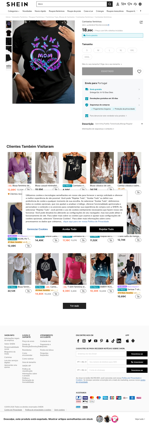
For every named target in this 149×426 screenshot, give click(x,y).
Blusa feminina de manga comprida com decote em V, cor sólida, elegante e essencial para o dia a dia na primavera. (19, 185)
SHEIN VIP (26, 366)
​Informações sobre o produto (29, 375)
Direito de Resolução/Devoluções (31, 345)
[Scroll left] (137, 11)
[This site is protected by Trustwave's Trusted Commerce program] (78, 407)
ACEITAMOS (81, 393)
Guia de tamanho (29, 362)
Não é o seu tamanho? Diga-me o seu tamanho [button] (101, 64)
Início (8, 17)
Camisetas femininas (84, 17)
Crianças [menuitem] (100, 11)
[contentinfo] (112, 399)
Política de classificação (27, 370)
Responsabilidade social (11, 348)
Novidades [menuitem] (27, 11)
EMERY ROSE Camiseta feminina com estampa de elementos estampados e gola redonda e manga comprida (102, 287)
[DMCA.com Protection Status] (85, 407)
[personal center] (117, 4)
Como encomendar (27, 354)
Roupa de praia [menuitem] (74, 11)
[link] (123, 4)
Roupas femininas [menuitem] (56, 11)
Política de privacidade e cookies (38, 410)
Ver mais (74, 306)
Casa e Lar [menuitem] (88, 11)
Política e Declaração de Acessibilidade (28, 380)
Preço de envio (28, 341)
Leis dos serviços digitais (11, 362)
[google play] (133, 342)
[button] (135, 4)
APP (127, 335)
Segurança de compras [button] (100, 105)
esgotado (107, 71)
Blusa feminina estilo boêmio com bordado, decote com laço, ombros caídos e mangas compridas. (19, 287)
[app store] (127, 342)
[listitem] (20, 175)
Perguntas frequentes (44, 354)
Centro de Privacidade (13, 410)
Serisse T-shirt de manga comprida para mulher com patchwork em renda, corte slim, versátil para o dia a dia (129, 289)
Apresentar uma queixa (10, 366)
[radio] (87, 50)
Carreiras (8, 357)
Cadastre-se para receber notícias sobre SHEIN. (100, 349)
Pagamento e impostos (45, 345)
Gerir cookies (59, 410)
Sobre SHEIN (9, 344)
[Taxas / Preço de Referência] (94, 31)
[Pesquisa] (110, 4)
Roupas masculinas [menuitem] (115, 11)
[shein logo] (17, 4)
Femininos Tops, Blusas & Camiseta (60, 17)
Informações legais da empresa (11, 339)
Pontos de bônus (47, 350)
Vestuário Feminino (19, 17)
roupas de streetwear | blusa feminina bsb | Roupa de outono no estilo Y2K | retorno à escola (102, 236)
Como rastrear (28, 359)
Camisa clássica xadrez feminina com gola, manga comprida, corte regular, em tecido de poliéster (129, 185)
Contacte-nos (45, 341)
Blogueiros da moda (9, 353)
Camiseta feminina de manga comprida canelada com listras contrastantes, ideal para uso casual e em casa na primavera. (74, 236)
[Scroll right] (141, 11)
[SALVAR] (139, 71)
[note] (19, 193)
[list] (99, 341)
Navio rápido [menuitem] (40, 11)
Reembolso (26, 350)
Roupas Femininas (36, 17)
